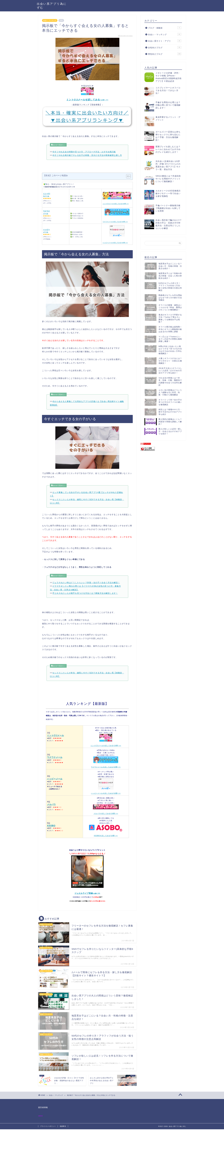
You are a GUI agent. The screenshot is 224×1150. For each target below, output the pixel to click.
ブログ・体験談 (164, 28)
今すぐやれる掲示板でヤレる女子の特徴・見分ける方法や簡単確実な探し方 (87, 155)
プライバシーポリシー (48, 1126)
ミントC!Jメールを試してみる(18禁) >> (105, 745)
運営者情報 (43, 1107)
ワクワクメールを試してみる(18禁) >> (106, 767)
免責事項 (63, 1126)
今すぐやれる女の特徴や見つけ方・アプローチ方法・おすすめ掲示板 (84, 152)
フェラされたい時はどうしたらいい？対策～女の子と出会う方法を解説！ (86, 582)
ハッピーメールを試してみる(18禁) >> (106, 793)
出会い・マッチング (49, 20)
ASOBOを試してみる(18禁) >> (106, 836)
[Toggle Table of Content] (127, 176)
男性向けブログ (164, 54)
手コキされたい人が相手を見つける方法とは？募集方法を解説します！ (85, 593)
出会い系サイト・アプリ (164, 41)
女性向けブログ (164, 47)
